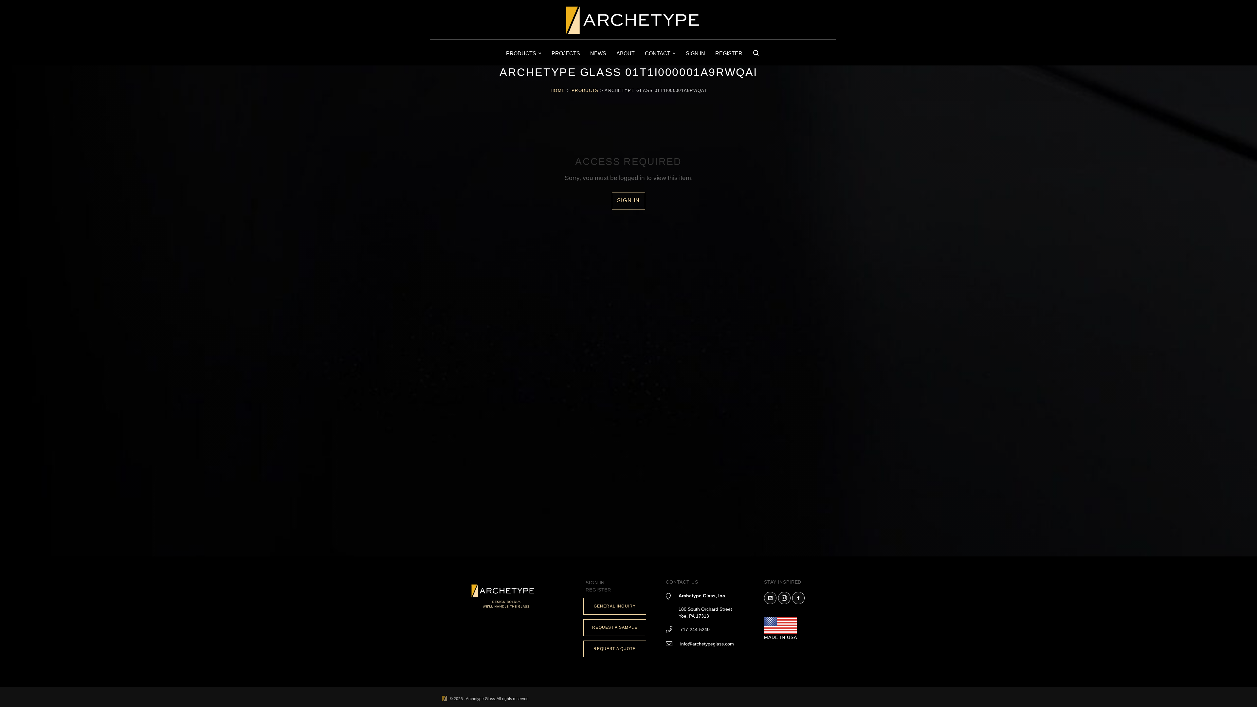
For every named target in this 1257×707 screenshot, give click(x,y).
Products (585, 90)
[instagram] (784, 598)
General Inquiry (615, 606)
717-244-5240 (695, 629)
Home (558, 90)
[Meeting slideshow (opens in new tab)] (444, 699)
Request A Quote (614, 649)
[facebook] (798, 598)
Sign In (628, 200)
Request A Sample (614, 627)
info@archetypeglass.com (707, 643)
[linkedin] (770, 598)
